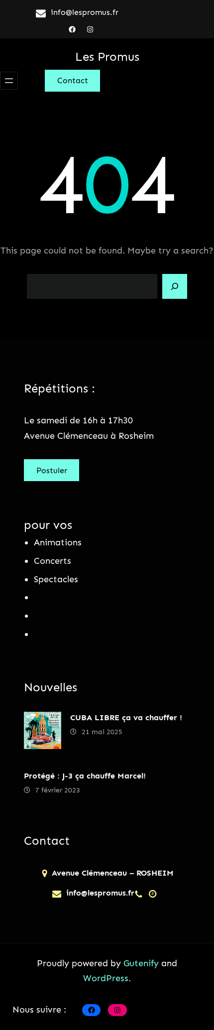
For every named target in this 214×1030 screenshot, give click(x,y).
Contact (72, 80)
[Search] (174, 286)
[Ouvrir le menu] (9, 81)
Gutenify (142, 963)
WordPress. (107, 978)
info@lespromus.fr (84, 12)
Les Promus (107, 56)
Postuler (51, 470)
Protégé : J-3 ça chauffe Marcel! (85, 775)
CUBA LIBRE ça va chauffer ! (126, 717)
